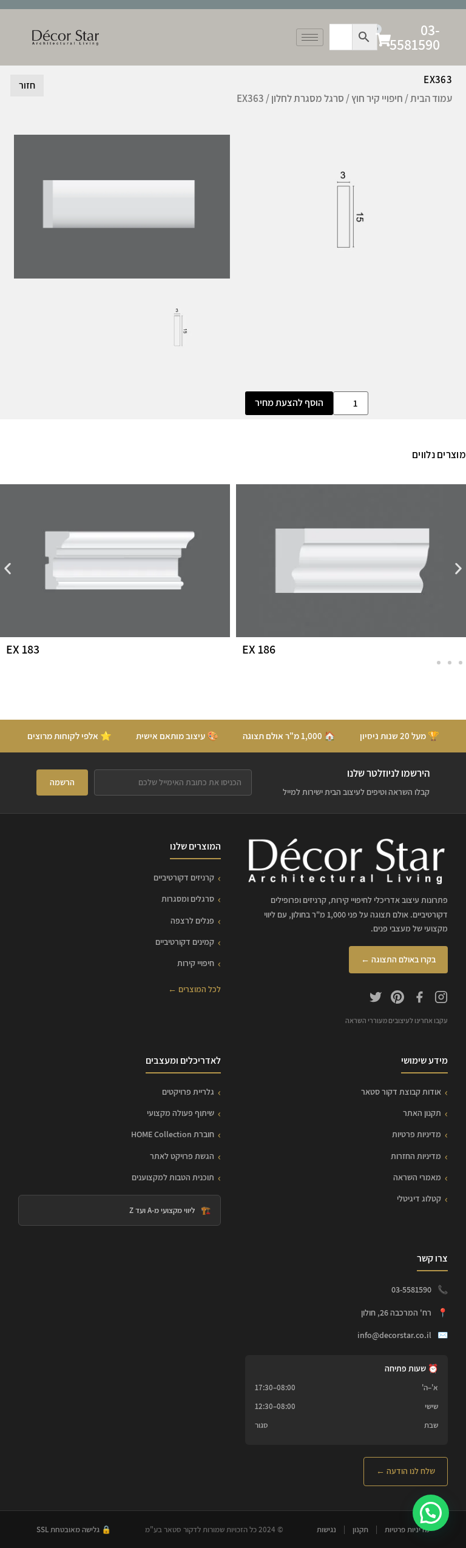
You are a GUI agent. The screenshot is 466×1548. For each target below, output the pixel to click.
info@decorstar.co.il (394, 1335)
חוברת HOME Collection (172, 1134)
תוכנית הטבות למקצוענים (173, 1177)
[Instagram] (441, 998)
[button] (7, 568)
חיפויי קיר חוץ (377, 98)
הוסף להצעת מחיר (289, 402)
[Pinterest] (397, 998)
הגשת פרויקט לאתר (182, 1156)
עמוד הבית (431, 98)
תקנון (360, 1529)
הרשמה (62, 782)
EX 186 (258, 649)
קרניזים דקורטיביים (184, 877)
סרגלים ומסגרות (187, 898)
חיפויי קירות (195, 963)
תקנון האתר (422, 1112)
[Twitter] (375, 998)
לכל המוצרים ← (194, 989)
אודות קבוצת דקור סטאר (401, 1091)
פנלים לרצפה (192, 920)
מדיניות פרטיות (416, 1134)
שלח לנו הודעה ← (405, 1470)
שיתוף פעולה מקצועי (180, 1112)
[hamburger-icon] (309, 37)
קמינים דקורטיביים (184, 941)
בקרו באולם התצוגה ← (398, 959)
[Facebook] (419, 998)
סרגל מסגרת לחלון (307, 98)
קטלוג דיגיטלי (419, 1198)
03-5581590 (415, 37)
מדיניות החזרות (416, 1156)
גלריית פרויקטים (188, 1091)
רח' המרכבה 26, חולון (396, 1312)
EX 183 (22, 649)
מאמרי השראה (417, 1177)
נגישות (326, 1529)
